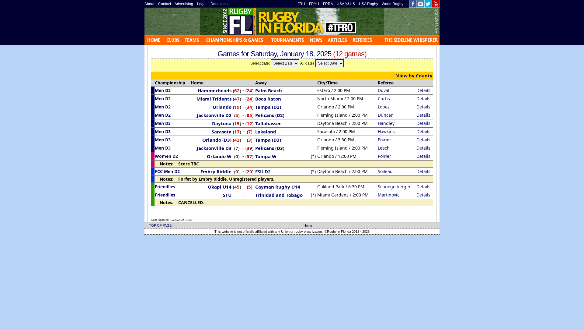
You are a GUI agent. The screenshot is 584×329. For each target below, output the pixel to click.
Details (423, 90)
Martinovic (388, 195)
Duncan (386, 115)
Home (308, 225)
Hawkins (386, 131)
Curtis (384, 98)
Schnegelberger (394, 186)
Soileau (385, 171)
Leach (384, 148)
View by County (414, 76)
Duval (383, 90)
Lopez (384, 107)
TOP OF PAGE (160, 225)
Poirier (384, 140)
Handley (386, 123)
